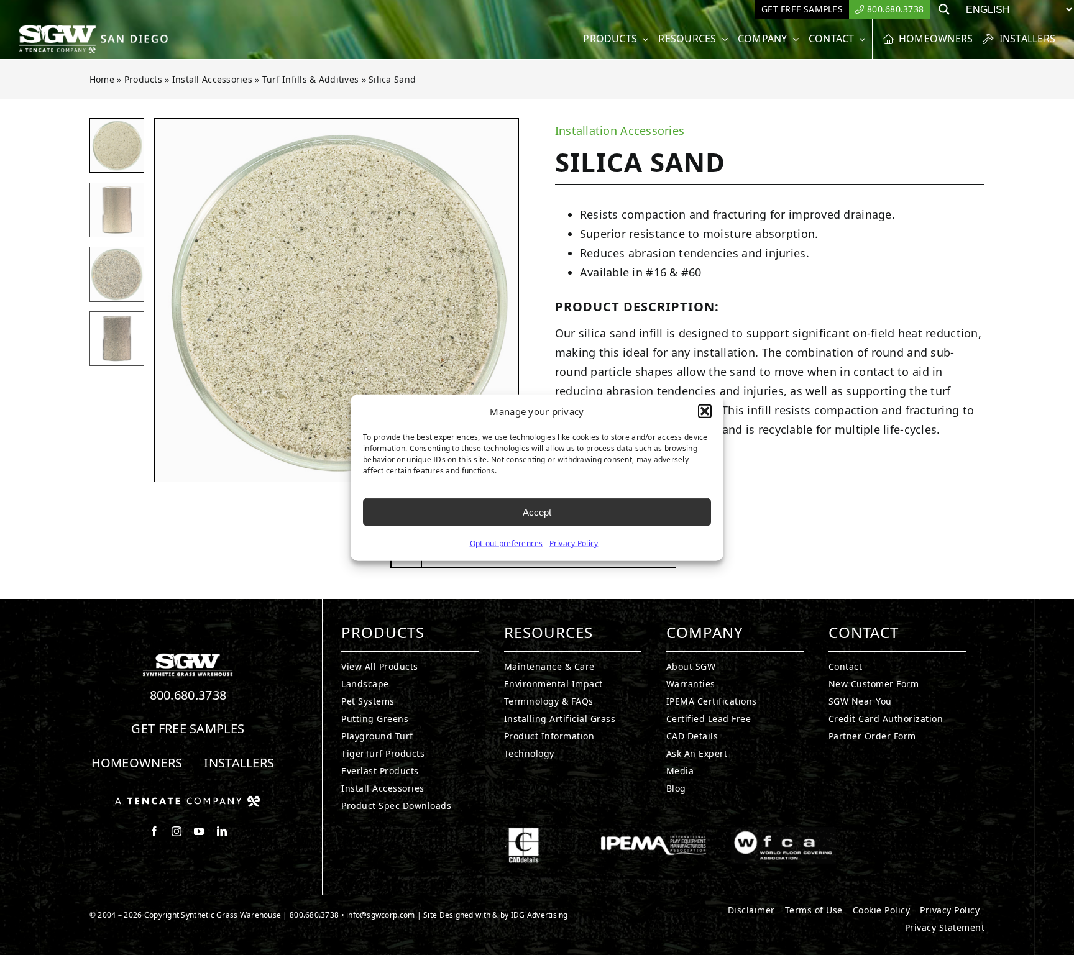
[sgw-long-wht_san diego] (97, 29)
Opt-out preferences (506, 543)
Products (143, 79)
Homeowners (137, 762)
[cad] (523, 832)
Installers (239, 762)
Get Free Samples (187, 728)
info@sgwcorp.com (380, 915)
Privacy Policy (574, 543)
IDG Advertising (539, 915)
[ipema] (653, 832)
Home (102, 79)
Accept (537, 511)
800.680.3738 (188, 695)
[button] (705, 411)
